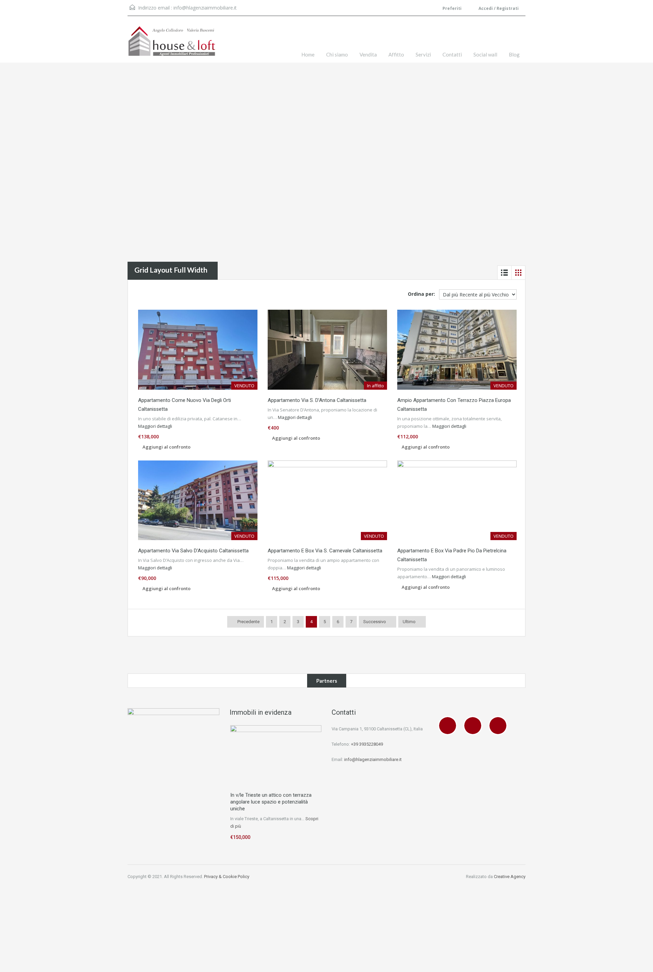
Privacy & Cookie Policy (226, 876)
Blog (514, 54)
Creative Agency (509, 876)
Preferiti (452, 8)
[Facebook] (449, 725)
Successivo (374, 621)
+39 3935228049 (367, 744)
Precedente (247, 621)
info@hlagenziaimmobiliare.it (205, 7)
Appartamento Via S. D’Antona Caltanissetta (317, 400)
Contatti (452, 54)
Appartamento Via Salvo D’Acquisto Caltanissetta (193, 551)
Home (308, 54)
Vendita (368, 54)
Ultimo (409, 621)
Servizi (423, 54)
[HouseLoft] (172, 44)
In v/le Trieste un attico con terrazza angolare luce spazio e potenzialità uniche (271, 802)
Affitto (396, 54)
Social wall (485, 54)
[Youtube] (499, 725)
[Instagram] (474, 725)
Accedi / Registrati (498, 8)
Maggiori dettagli (155, 426)
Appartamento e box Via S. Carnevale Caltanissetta (325, 551)
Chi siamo (337, 54)
